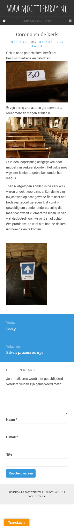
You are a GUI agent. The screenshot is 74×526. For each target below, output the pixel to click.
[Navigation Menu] (70, 21)
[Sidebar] (4, 21)
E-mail (12, 437)
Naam (11, 420)
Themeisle (40, 496)
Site (9, 454)
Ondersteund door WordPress (26, 492)
